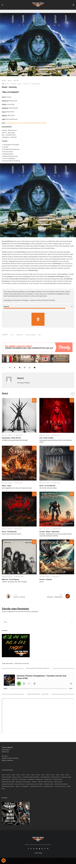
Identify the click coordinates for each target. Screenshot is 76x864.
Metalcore (58, 781)
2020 (38, 774)
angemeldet (11, 611)
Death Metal (56, 777)
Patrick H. (7, 83)
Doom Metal (7, 779)
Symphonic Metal (36, 786)
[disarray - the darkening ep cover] (19, 509)
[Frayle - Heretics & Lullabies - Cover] (56, 415)
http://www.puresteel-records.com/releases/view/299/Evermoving (25, 123)
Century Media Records (31, 777)
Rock (18, 786)
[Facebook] (28, 848)
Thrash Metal (48, 786)
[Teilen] (9, 367)
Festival (15, 779)
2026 (67, 774)
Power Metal (20, 334)
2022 (48, 774)
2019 (33, 774)
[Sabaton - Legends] (19, 463)
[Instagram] (33, 848)
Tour (69, 786)
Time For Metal (60, 786)
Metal (35, 781)
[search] (72, 622)
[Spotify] (39, 848)
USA (40, 334)
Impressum (41, 844)
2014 (12, 334)
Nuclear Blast (20, 784)
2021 (43, 774)
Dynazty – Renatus (19, 596)
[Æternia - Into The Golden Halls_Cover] (56, 463)
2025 (63, 774)
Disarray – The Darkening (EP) (9, 531)
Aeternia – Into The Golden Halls (47, 485)
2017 (23, 774)
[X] (30, 848)
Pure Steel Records (30, 334)
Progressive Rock (9, 786)
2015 (13, 774)
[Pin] (19, 367)
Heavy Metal (58, 779)
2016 (18, 774)
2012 (4, 774)
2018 (28, 774)
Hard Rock (48, 779)
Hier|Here (16, 758)
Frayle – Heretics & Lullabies (46, 438)
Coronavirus (45, 777)
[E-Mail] (24, 367)
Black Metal (17, 777)
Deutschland (66, 777)
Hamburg (31, 779)
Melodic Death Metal (24, 781)
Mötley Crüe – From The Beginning (10, 579)
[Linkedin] (36, 848)
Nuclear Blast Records (35, 784)
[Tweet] (14, 367)
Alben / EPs (13, 83)
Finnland (23, 779)
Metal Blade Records (46, 781)
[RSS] (42, 848)
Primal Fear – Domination (45, 579)
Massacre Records (9, 781)
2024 (58, 774)
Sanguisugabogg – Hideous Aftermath (11, 438)
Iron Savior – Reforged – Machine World (49, 531)
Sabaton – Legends (6, 485)
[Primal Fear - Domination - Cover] (56, 556)
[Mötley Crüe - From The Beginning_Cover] (19, 556)
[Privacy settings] (3, 860)
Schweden (25, 786)
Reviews (19, 83)
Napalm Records (8, 784)
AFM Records (7, 777)
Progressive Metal (61, 784)
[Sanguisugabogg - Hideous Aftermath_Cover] (19, 415)
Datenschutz (48, 844)
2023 (53, 774)
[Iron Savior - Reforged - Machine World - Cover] (56, 509)
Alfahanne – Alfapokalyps (54, 596)
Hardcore (39, 779)
